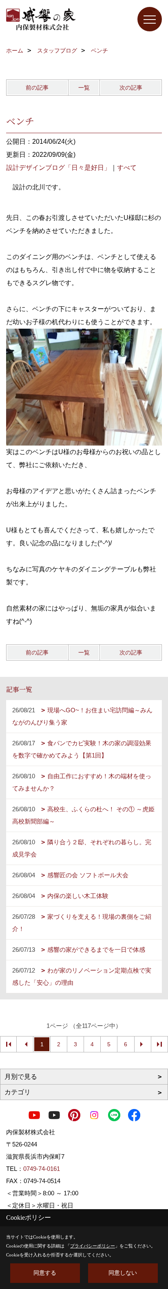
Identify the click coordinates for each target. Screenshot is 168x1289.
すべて (127, 167)
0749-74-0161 (41, 1168)
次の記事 (130, 87)
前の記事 (37, 87)
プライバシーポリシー (92, 1245)
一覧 (84, 87)
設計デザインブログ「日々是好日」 (58, 167)
